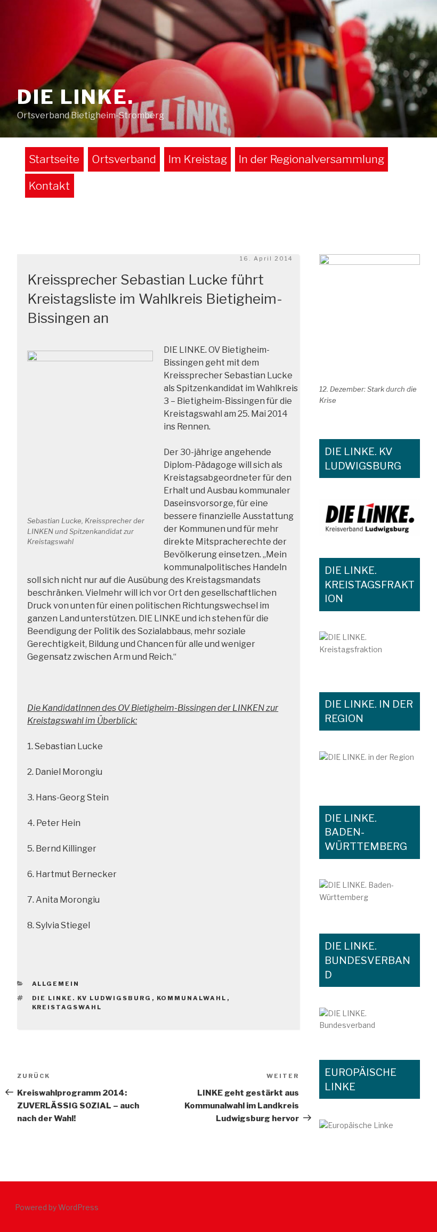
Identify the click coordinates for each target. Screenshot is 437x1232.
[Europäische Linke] (369, 1128)
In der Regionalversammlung (311, 159)
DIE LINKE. (75, 97)
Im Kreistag (197, 159)
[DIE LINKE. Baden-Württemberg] (369, 895)
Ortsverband (124, 159)
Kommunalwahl (192, 998)
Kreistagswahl (67, 1007)
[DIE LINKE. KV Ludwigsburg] (369, 517)
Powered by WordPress (57, 1207)
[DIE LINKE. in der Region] (369, 767)
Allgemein (56, 983)
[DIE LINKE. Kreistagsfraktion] (369, 650)
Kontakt (49, 185)
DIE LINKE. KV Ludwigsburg (92, 998)
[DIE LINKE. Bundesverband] (369, 1023)
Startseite (54, 159)
